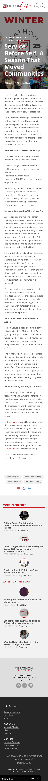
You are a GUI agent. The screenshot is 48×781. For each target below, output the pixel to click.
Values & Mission (11, 727)
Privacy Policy (31, 771)
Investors (8, 733)
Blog (6, 730)
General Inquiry (11, 748)
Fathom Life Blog (15, 37)
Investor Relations (12, 742)
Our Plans (8, 715)
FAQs (6, 718)
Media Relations (11, 745)
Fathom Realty (11, 422)
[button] (36, 5)
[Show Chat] (32, 779)
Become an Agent (12, 712)
